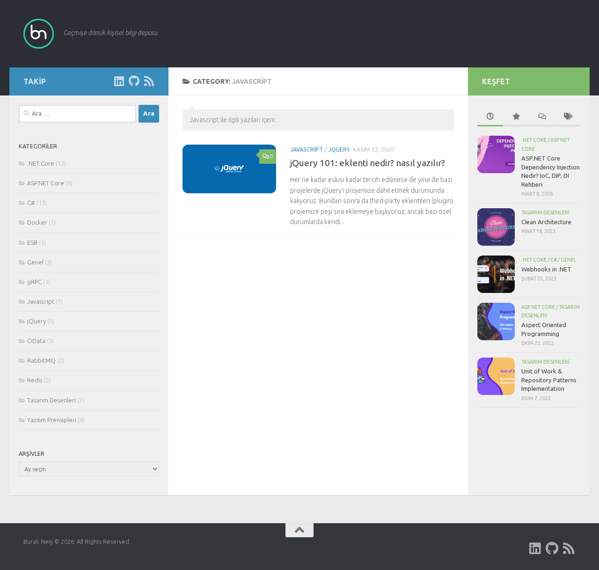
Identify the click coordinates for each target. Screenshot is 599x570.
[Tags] (567, 117)
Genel (35, 262)
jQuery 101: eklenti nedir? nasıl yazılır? (367, 163)
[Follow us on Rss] (148, 81)
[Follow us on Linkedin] (118, 81)
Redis (34, 380)
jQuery (339, 149)
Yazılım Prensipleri (51, 420)
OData (36, 340)
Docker (37, 222)
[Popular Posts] (516, 117)
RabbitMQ (41, 360)
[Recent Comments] (542, 117)
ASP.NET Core (45, 183)
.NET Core (40, 163)
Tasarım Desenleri (51, 400)
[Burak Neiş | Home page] (38, 34)
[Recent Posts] (490, 117)
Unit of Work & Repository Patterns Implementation (549, 380)
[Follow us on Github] (133, 81)
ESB (32, 242)
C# (31, 202)
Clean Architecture (546, 222)
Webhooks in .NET (546, 269)
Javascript (306, 149)
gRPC (34, 281)
